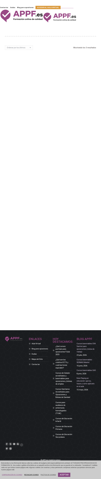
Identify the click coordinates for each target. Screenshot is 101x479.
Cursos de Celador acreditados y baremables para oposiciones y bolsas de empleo (64, 378)
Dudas (34, 354)
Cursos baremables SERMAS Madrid (84, 361)
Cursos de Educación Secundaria (64, 435)
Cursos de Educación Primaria (64, 427)
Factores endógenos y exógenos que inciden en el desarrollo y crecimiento (50, 144)
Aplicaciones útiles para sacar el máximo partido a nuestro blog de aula (50, 89)
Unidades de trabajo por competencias (50, 306)
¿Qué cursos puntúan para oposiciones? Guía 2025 (63, 350)
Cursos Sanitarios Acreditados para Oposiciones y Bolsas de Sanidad (63, 393)
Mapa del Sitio (37, 359)
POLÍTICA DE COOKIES (48, 475)
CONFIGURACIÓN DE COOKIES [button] (12, 475)
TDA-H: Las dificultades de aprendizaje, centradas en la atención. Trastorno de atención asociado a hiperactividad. (51, 201)
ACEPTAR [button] (64, 474)
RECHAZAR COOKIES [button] (31, 475)
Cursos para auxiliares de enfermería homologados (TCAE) (61, 407)
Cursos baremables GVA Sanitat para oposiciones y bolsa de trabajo (86, 348)
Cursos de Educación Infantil (64, 420)
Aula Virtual (36, 344)
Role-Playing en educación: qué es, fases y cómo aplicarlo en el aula (85, 382)
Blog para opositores (40, 349)
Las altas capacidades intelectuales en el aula (51, 254)
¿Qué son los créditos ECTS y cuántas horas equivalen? (62, 364)
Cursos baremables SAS (86, 370)
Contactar (36, 364)
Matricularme (50, 99)
